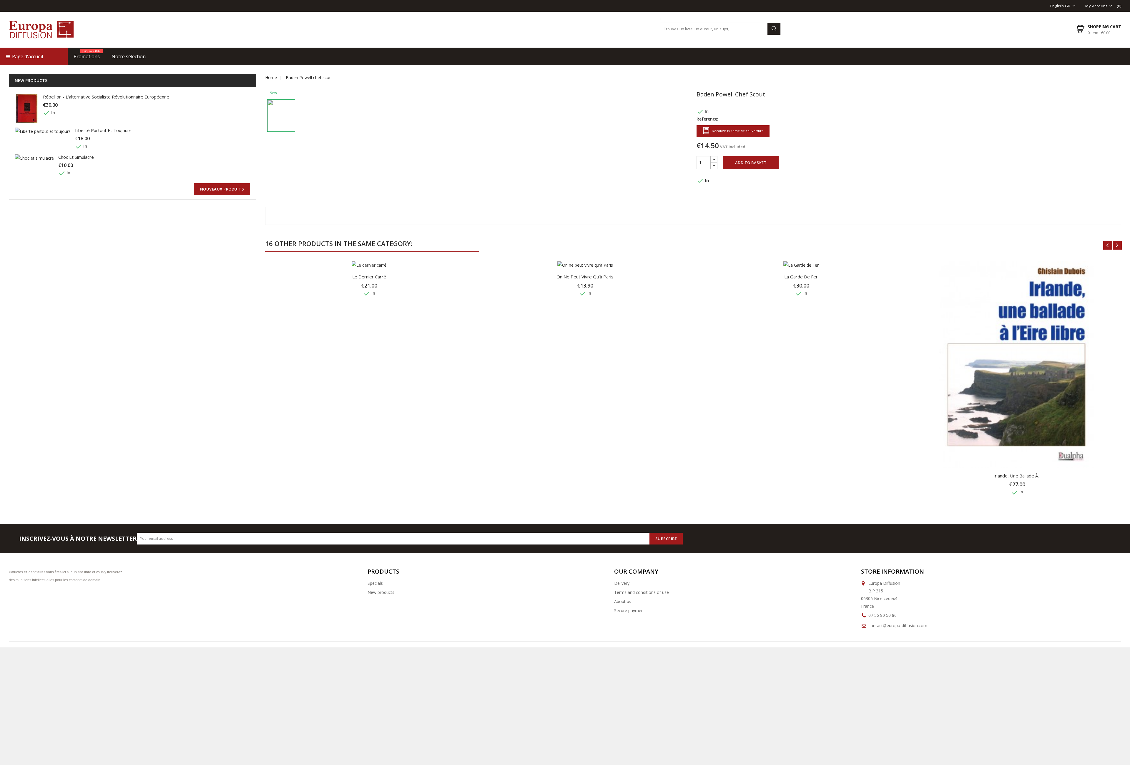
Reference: (707, 119)
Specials (375, 583)
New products (381, 592)
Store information (892, 571)
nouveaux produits (222, 189)
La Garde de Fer (801, 277)
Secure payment (629, 610)
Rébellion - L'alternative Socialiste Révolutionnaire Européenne (106, 97)
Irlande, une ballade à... (1017, 476)
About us (622, 601)
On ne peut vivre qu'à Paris (585, 277)
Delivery (621, 583)
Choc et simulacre (76, 157)
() (1119, 6)
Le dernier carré (369, 277)
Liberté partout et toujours (103, 130)
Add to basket (751, 162)
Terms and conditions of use (641, 592)
